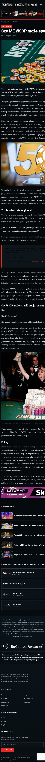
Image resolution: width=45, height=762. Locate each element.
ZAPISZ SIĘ (7, 750)
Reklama (3, 721)
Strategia (27, 702)
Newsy (3, 695)
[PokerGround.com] (19, 5)
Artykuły (26, 695)
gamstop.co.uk (36, 659)
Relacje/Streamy (29, 698)
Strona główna (5, 22)
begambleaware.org (21, 659)
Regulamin (4, 725)
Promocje (4, 698)
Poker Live (4, 706)
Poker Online (5, 702)
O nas (3, 718)
